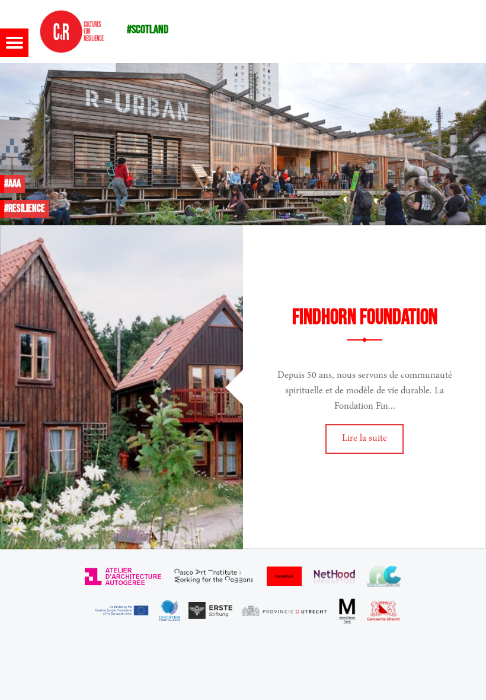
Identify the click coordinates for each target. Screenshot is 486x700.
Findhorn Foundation (364, 317)
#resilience (24, 208)
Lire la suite (364, 438)
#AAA (12, 183)
